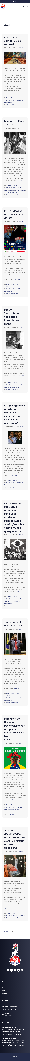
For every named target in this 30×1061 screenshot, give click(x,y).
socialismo (19, 100)
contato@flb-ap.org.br (11, 1006)
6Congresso (10, 284)
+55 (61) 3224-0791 (10, 1010)
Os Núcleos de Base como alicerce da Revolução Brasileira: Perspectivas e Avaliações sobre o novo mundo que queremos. (14, 517)
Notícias (4, 993)
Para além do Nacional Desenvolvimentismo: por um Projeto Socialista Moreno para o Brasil (14, 729)
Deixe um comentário (12, 195)
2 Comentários (10, 606)
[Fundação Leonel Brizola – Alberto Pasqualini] (3, 6)
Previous (5, 931)
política (13, 100)
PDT (3, 987)
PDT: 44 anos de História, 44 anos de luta (13, 214)
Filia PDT (4, 990)
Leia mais (7, 93)
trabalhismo (8, 102)
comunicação (15, 385)
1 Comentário (10, 105)
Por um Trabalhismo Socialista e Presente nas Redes (11, 316)
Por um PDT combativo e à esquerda (12, 41)
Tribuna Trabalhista (12, 98)
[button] (24, 6)
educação (11, 190)
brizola (8, 100)
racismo (6, 192)
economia (14, 698)
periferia (17, 190)
